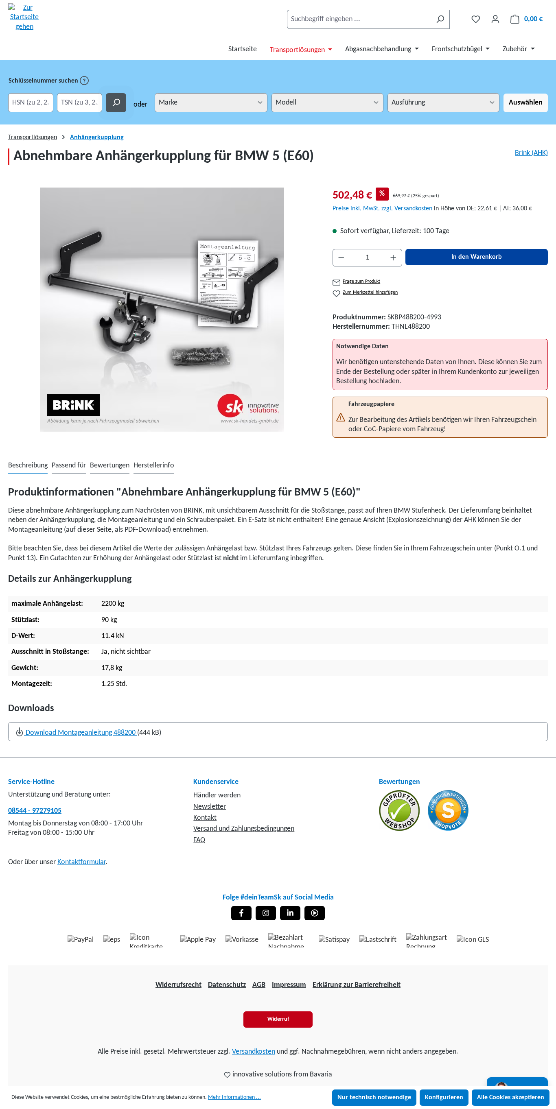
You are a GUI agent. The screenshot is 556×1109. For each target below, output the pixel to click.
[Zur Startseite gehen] (24, 17)
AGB (258, 985)
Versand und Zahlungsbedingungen (243, 829)
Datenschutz (227, 985)
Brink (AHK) (531, 153)
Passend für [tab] (69, 465)
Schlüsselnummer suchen (44, 81)
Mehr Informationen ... (234, 1097)
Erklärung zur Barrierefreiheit (357, 985)
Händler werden (217, 795)
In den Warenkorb (476, 257)
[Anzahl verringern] (341, 257)
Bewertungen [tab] (109, 465)
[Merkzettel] (476, 19)
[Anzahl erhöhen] (393, 257)
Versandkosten (253, 1052)
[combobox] (359, 19)
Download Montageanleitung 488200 (80, 733)
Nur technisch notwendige (374, 1097)
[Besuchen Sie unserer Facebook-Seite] (241, 913)
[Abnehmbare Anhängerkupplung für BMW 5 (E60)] (162, 310)
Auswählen (526, 103)
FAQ (199, 840)
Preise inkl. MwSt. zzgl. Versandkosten (382, 208)
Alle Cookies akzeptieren (510, 1097)
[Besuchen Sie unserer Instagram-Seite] (266, 913)
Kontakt (205, 818)
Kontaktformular (81, 862)
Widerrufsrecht (178, 985)
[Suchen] (440, 19)
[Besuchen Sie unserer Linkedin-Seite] (290, 913)
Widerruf (278, 1019)
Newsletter (209, 807)
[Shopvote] (448, 810)
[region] (162, 310)
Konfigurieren (444, 1097)
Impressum (289, 985)
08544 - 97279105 (34, 811)
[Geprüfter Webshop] (400, 810)
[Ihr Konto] (495, 19)
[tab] (28, 466)
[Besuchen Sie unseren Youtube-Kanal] (314, 913)
